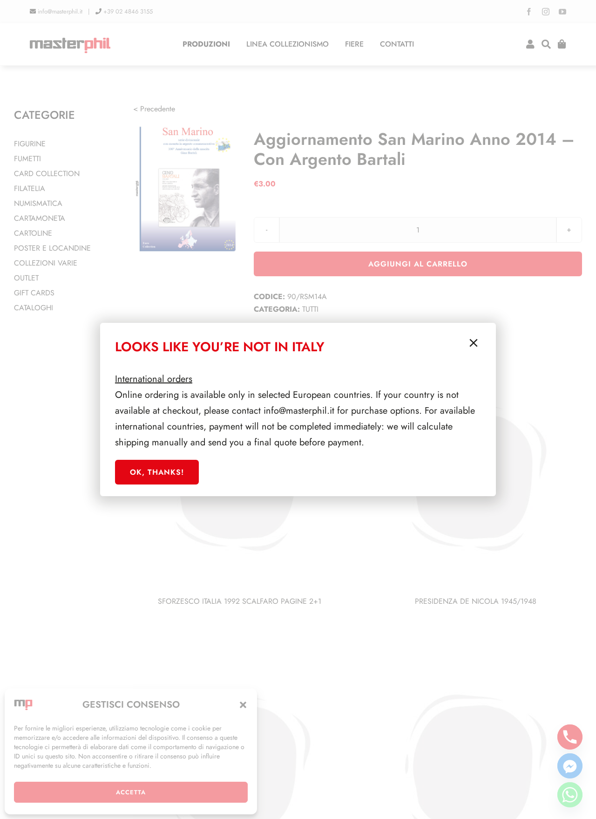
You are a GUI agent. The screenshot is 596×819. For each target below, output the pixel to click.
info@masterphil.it (299, 410)
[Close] (473, 343)
